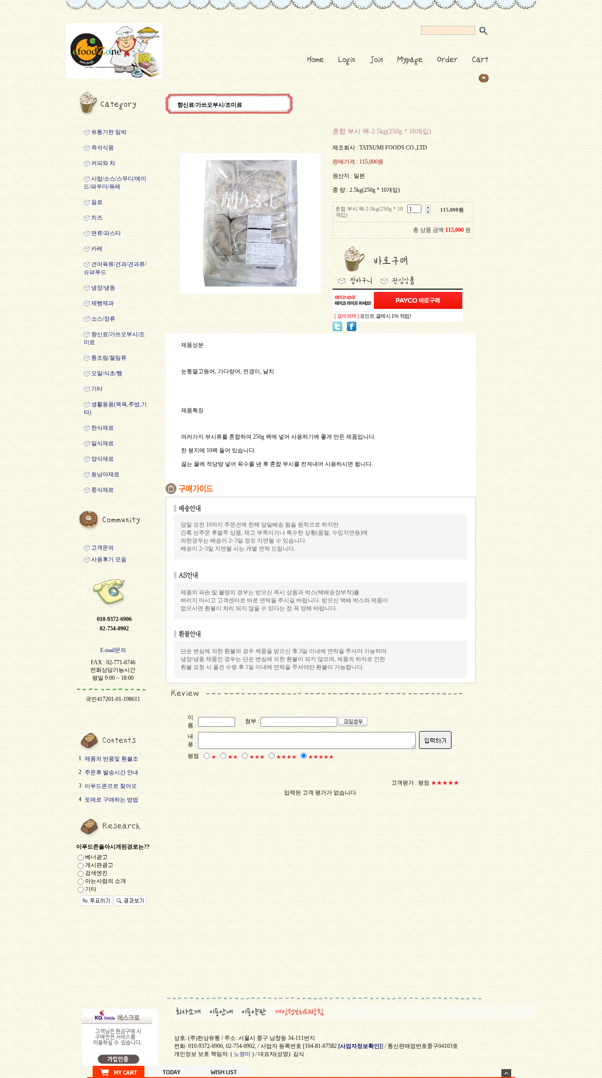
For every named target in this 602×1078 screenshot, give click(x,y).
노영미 (242, 1054)
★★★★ (286, 757)
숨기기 (506, 1073)
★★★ (257, 757)
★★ (233, 757)
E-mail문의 (113, 650)
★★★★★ (321, 757)
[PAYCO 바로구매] (418, 300)
